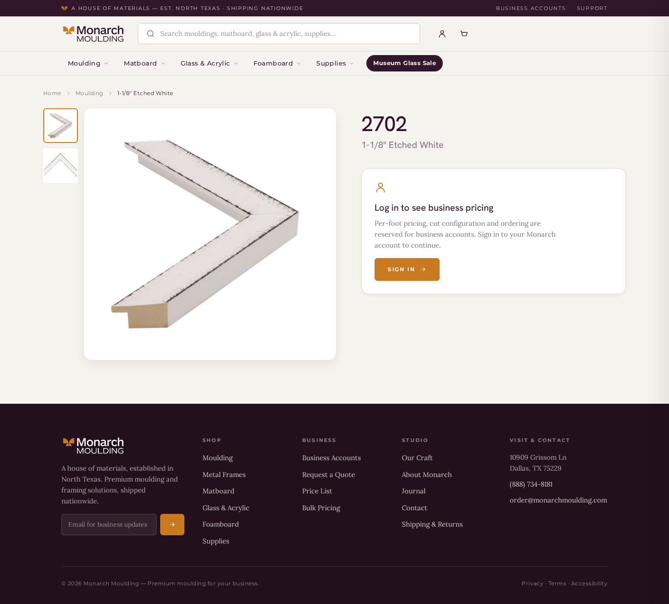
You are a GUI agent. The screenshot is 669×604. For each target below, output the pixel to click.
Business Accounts (531, 8)
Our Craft (417, 457)
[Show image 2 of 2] (60, 165)
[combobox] (286, 34)
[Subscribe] (172, 524)
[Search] (151, 34)
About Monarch (427, 474)
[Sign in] (442, 33)
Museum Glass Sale (404, 62)
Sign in (402, 269)
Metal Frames (224, 474)
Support (592, 8)
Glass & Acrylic (205, 63)
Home (52, 93)
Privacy (532, 583)
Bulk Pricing (321, 507)
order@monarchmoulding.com (558, 500)
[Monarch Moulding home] (93, 34)
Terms (557, 583)
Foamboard (273, 63)
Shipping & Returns (432, 524)
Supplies (331, 63)
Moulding (84, 63)
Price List (317, 491)
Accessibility (589, 583)
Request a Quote (328, 474)
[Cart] (464, 33)
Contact (414, 507)
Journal (414, 491)
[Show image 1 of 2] (60, 125)
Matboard (140, 63)
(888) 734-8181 (531, 484)
